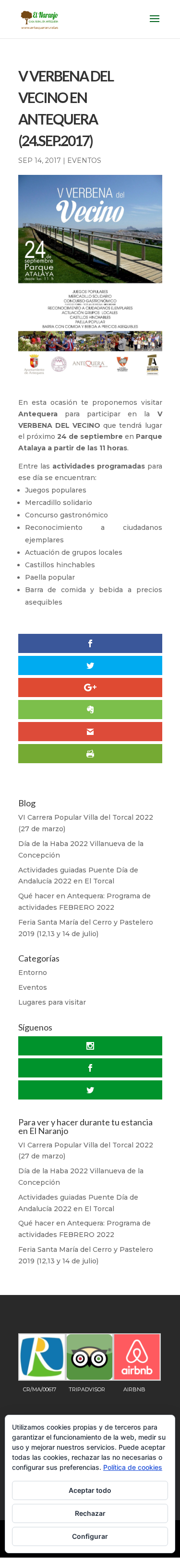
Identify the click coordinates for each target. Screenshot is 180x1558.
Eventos (84, 160)
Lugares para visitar (52, 1002)
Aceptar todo (90, 1490)
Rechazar (90, 1513)
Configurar (90, 1536)
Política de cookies (132, 1467)
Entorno (32, 972)
